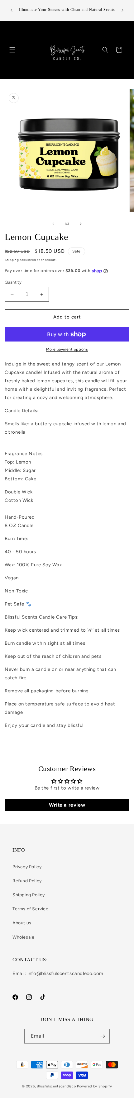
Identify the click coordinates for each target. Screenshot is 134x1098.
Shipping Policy (28, 895)
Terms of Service (30, 909)
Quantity (13, 282)
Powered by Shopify (94, 1086)
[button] (12, 50)
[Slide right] (81, 224)
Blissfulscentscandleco (57, 1086)
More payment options (67, 349)
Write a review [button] (67, 805)
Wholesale (23, 937)
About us (21, 923)
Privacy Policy (26, 866)
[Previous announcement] (11, 10)
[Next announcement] (122, 10)
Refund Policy (27, 881)
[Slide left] (53, 224)
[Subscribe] (102, 1036)
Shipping (12, 260)
